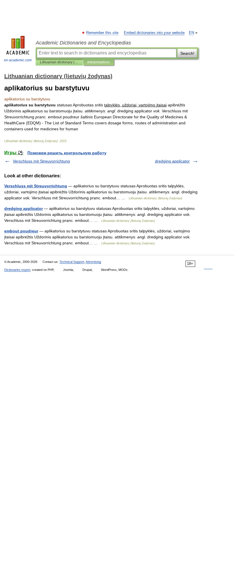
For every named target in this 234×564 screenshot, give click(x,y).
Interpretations (98, 62)
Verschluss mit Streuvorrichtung (41, 161)
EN (191, 33)
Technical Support (71, 261)
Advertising (93, 261)
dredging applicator (172, 161)
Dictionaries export (17, 269)
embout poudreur (21, 231)
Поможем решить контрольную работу (66, 153)
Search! (187, 53)
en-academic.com (18, 60)
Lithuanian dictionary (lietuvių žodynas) (59, 62)
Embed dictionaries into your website (154, 33)
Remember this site (102, 33)
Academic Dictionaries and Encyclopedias (83, 43)
